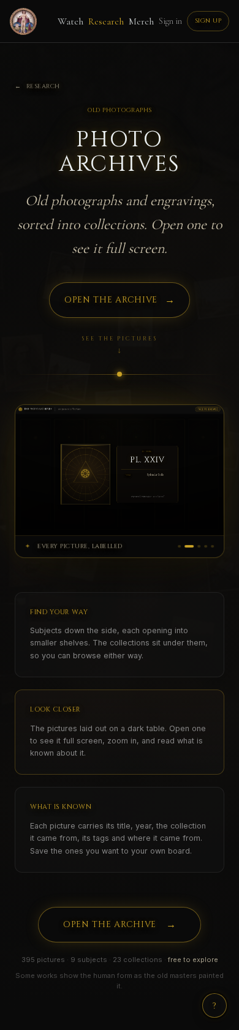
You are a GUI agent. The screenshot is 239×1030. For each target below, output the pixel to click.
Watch (70, 21)
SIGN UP (208, 21)
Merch (141, 21)
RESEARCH (37, 86)
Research (106, 21)
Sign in (170, 21)
